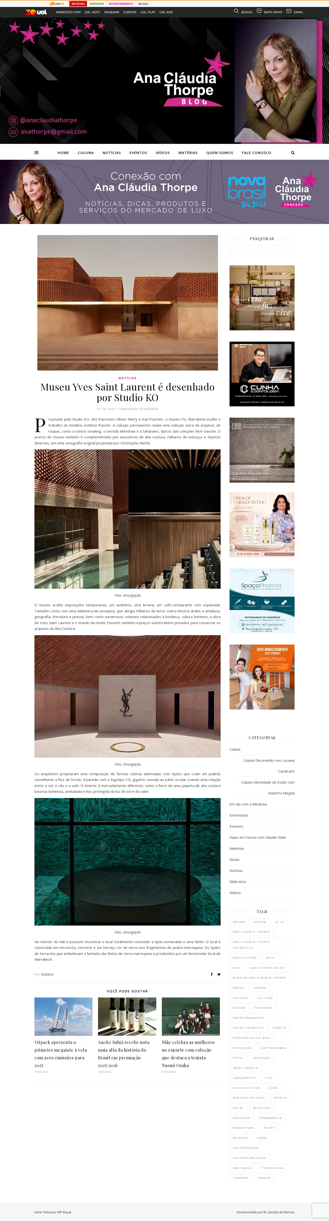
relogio (240, 1138)
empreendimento (248, 1018)
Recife (269, 1128)
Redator (47, 974)
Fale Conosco (256, 152)
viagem (264, 1178)
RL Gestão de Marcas (279, 1212)
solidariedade (246, 1148)
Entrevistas (239, 815)
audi (237, 968)
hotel (238, 1058)
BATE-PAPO (273, 12)
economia (263, 1008)
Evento (279, 1027)
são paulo (242, 1168)
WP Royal (64, 1212)
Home (63, 152)
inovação (262, 1058)
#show (260, 922)
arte (270, 957)
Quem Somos (219, 152)
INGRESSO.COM (68, 12)
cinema (260, 988)
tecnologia (272, 1168)
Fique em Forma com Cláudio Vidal (258, 837)
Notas (235, 859)
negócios (261, 1108)
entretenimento (248, 1027)
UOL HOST (92, 12)
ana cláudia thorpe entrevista (251, 945)
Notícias (112, 152)
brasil (239, 988)
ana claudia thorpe (251, 931)
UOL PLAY (148, 12)
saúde (262, 1138)
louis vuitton (246, 1088)
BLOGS (143, 3)
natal (238, 1108)
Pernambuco (270, 1118)
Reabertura (244, 1128)
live (268, 1078)
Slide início (238, 881)
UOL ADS (166, 12)
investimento (246, 1068)
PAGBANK (111, 12)
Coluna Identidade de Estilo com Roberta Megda (268, 787)
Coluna (86, 152)
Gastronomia (273, 1048)
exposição (242, 1048)
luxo (273, 1088)
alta (279, 922)
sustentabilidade (249, 1158)
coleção (241, 998)
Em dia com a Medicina (248, 804)
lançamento (244, 1078)
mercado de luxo (249, 1098)
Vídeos (163, 152)
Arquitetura (245, 957)
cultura (265, 998)
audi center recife (267, 968)
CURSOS (130, 12)
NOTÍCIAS (78, 3)
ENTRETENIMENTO (121, 3)
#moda (239, 922)
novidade (241, 1118)
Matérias (188, 152)
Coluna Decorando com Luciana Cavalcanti (269, 766)
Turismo (241, 1178)
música (280, 1098)
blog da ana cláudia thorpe (259, 977)
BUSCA (247, 12)
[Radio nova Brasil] (164, 222)
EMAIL (298, 12)
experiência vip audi (251, 1038)
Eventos (138, 152)
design (239, 1008)
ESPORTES (97, 3)
